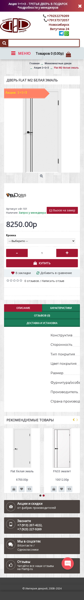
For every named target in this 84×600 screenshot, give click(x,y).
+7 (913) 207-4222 (29, 525)
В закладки (23, 273)
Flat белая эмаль (22, 471)
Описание (23, 308)
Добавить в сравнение (56, 273)
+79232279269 (57, 16)
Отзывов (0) (42, 315)
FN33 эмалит (62, 471)
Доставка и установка (42, 323)
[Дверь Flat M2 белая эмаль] (42, 131)
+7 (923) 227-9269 (29, 529)
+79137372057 (58, 20)
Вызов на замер (63, 210)
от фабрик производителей (36, 508)
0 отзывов (31, 281)
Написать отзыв (53, 281)
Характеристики (61, 308)
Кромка (11, 235)
